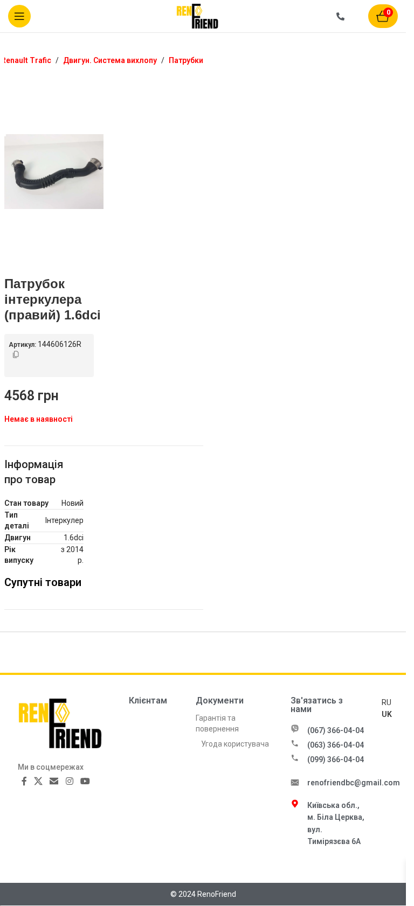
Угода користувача (235, 744)
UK (387, 714)
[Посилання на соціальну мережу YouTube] (85, 781)
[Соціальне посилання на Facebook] (24, 781)
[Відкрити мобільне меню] (19, 16)
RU (386, 702)
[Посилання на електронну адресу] (54, 781)
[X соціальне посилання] (38, 781)
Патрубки (186, 60)
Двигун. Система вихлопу (110, 60)
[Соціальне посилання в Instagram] (69, 781)
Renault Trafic (26, 60)
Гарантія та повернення (217, 723)
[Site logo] (203, 15)
